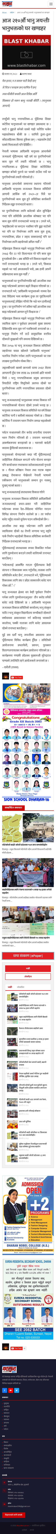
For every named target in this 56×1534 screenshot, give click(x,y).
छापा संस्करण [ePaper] (28, 956)
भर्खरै (10, 987)
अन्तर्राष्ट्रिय (8, 1452)
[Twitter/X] (16, 1390)
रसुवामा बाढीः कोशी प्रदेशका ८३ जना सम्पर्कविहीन (32, 1157)
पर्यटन (6, 1430)
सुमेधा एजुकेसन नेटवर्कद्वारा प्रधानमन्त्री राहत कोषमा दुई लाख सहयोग (33, 1145)
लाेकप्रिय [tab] (28, 976)
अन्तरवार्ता (7, 1455)
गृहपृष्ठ (6, 1404)
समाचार (6, 1413)
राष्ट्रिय (6, 1410)
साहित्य (6, 1462)
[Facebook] (4, 1390)
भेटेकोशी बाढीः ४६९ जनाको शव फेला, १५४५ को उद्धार (32, 1101)
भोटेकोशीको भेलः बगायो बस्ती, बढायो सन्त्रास (32, 1064)
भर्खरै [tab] (28, 968)
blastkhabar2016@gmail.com (19, 1506)
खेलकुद (6, 1417)
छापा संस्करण (9, 1468)
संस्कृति (6, 1459)
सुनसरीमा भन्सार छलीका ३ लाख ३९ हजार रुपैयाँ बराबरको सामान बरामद (34, 1041)
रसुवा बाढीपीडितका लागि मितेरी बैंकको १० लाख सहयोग (26, 938)
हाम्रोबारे (24, 1530)
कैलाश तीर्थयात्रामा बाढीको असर (31, 1028)
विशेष (6, 1449)
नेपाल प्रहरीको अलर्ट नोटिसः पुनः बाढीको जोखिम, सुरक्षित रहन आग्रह (33, 1075)
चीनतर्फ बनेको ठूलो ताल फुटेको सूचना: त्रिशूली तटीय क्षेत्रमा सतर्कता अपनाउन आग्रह (33, 1088)
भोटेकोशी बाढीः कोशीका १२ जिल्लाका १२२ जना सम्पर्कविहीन (33, 1134)
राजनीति (7, 1407)
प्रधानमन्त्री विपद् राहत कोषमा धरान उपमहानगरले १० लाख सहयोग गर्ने (32, 1052)
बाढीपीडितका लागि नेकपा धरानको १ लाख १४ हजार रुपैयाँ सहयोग (27, 892)
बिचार (6, 1443)
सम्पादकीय (8, 1446)
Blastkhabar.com (23, 1525)
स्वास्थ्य (6, 1420)
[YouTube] (10, 1390)
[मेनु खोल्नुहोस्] (51, 4)
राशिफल (7, 1465)
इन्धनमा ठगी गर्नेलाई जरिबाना (29, 1111)
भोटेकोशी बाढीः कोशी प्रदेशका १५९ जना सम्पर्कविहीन (24, 845)
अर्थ (5, 1426)
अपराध (6, 1423)
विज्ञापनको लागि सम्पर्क (13, 1515)
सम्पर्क (32, 1530)
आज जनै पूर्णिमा (25, 1122)
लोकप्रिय (20, 987)
